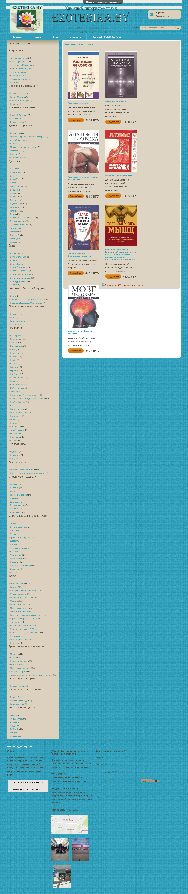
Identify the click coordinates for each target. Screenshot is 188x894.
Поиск (136, 27)
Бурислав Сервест (19, 661)
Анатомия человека (19, 547)
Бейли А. (14, 729)
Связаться (75, 37)
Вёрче (13, 295)
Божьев (13, 242)
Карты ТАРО (16, 586)
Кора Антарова (17, 704)
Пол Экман (15, 426)
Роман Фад (15, 664)
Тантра (13, 284)
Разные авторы (17, 221)
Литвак (13, 440)
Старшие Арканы (18, 593)
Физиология (16, 554)
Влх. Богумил (16, 501)
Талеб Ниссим (17, 429)
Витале (13, 363)
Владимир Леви (17, 384)
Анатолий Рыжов (18, 71)
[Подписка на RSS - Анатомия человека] (122, 285)
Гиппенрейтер (17, 409)
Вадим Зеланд (17, 377)
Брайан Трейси (17, 402)
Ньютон (13, 154)
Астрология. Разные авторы (23, 64)
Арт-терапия (16, 335)
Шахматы (14, 540)
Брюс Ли (14, 103)
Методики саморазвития (22, 469)
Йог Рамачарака (18, 256)
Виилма (14, 196)
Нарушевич (15, 416)
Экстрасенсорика (18, 671)
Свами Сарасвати (18, 267)
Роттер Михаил (17, 97)
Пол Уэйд (14, 530)
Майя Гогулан (17, 186)
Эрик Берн (15, 391)
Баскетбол (15, 568)
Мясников (15, 210)
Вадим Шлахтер (18, 93)
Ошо (12, 715)
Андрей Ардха (17, 140)
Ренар (13, 419)
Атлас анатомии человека (118, 175)
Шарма (13, 423)
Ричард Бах (15, 697)
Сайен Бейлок (17, 388)
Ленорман (15, 642)
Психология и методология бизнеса (27, 398)
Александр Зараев (19, 78)
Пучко (13, 214)
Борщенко (15, 189)
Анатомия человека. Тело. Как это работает (83, 178)
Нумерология (16, 314)
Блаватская (15, 736)
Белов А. (14, 487)
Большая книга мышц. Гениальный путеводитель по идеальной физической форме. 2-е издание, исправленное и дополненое (120, 254)
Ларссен (14, 143)
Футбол (13, 533)
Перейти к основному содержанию (103, 1)
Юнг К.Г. (14, 405)
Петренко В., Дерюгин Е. (22, 217)
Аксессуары (15, 621)
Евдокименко (16, 203)
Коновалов (15, 207)
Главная (17, 37)
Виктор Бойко (16, 263)
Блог (55, 37)
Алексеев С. (16, 512)
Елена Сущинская (19, 61)
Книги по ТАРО (17, 583)
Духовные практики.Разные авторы (27, 136)
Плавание (15, 561)
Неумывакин (16, 168)
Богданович (15, 339)
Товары (37, 37)
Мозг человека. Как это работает (80, 332)
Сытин (13, 193)
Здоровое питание (19, 224)
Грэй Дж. (14, 367)
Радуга (13, 657)
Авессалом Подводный (21, 68)
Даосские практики (19, 157)
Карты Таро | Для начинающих (25, 632)
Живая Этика (16, 718)
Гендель (14, 732)
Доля (12, 491)
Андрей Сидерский (19, 270)
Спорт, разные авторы (21, 565)
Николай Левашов (18, 115)
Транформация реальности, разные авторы (31, 675)
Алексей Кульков (18, 75)
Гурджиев (14, 725)
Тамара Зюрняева (19, 57)
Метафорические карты (21, 412)
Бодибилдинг (16, 558)
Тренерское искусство (20, 537)
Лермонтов (15, 133)
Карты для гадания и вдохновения (26, 614)
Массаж (14, 231)
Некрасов (14, 353)
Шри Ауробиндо (18, 281)
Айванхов (14, 722)
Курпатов (14, 370)
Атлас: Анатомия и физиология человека (79, 255)
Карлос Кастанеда (19, 700)
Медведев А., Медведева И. (23, 147)
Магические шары (18, 604)
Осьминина (15, 228)
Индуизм (14, 458)
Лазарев (14, 356)
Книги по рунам (17, 321)
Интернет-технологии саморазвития (27, 473)
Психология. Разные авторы (23, 394)
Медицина (15, 238)
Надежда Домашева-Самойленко (26, 302)
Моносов (14, 653)
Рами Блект (15, 381)
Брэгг (12, 175)
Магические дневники (20, 611)
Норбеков (14, 374)
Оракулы (14, 600)
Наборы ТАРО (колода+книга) (24, 590)
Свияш (13, 342)
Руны (12, 317)
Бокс (12, 572)
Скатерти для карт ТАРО (22, 628)
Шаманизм (15, 455)
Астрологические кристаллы (23, 625)
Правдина (15, 437)
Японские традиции (19, 100)
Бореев (13, 484)
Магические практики (20, 667)
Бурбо (13, 360)
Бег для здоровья (18, 526)
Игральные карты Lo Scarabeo (24, 618)
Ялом (12, 349)
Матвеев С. (15, 150)
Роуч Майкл (15, 433)
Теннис (13, 523)
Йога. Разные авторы (20, 277)
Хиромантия (16, 324)
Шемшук (14, 498)
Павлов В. (15, 235)
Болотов (14, 200)
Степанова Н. (16, 508)
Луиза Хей (15, 179)
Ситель (13, 182)
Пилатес (14, 544)
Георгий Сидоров (18, 494)
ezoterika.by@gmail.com (114, 757)
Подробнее (76, 119)
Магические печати (19, 607)
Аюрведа (14, 253)
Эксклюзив (15, 635)
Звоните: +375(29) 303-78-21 (107, 37)
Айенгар (14, 260)
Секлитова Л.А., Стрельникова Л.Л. (27, 299)
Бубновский (15, 172)
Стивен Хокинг (17, 122)
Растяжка (14, 551)
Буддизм (14, 451)
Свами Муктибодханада (21, 274)
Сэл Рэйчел (15, 118)
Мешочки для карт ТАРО (22, 597)
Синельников (16, 346)
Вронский (14, 82)
